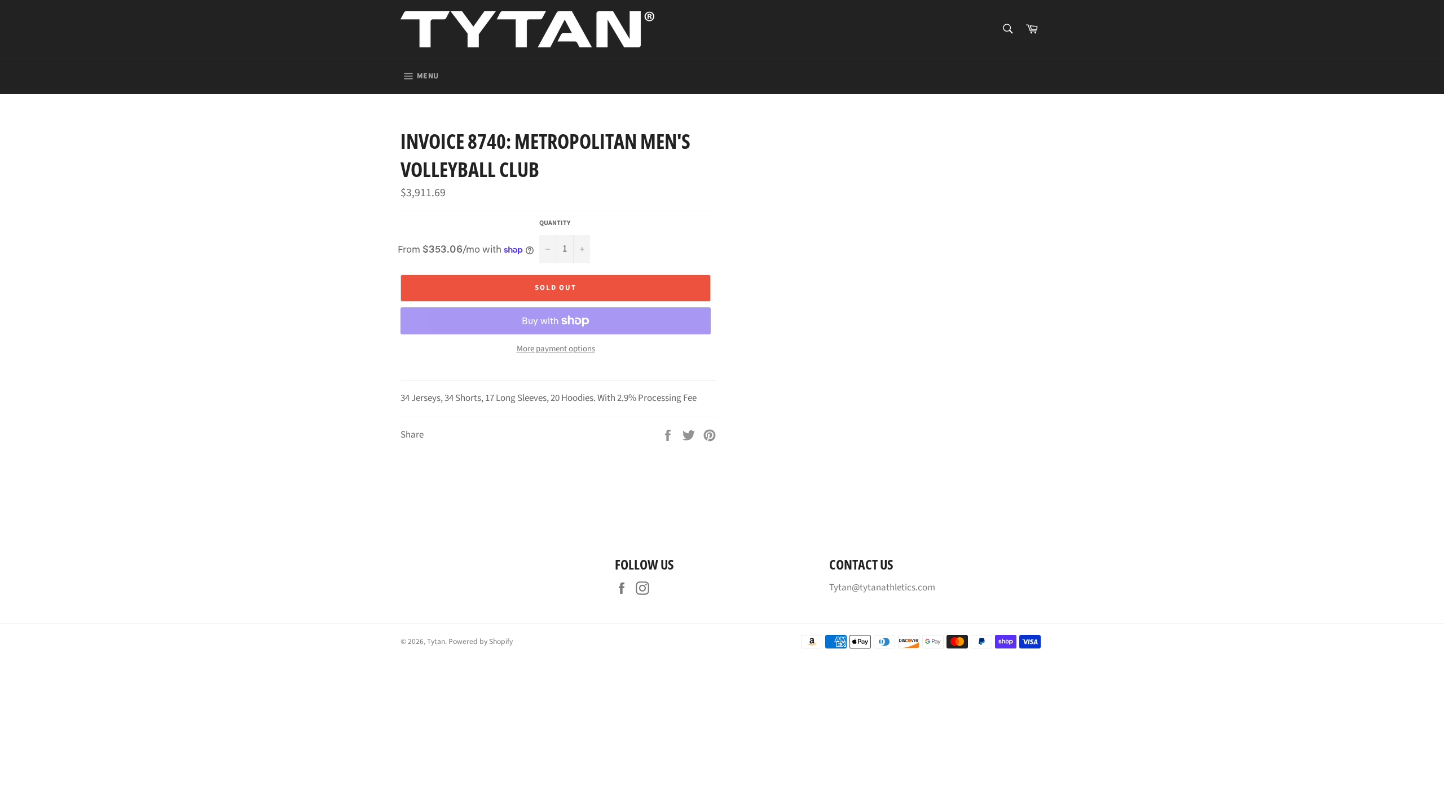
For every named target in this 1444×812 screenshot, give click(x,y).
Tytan (436, 641)
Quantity (554, 223)
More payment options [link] (556, 349)
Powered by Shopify (480, 641)
